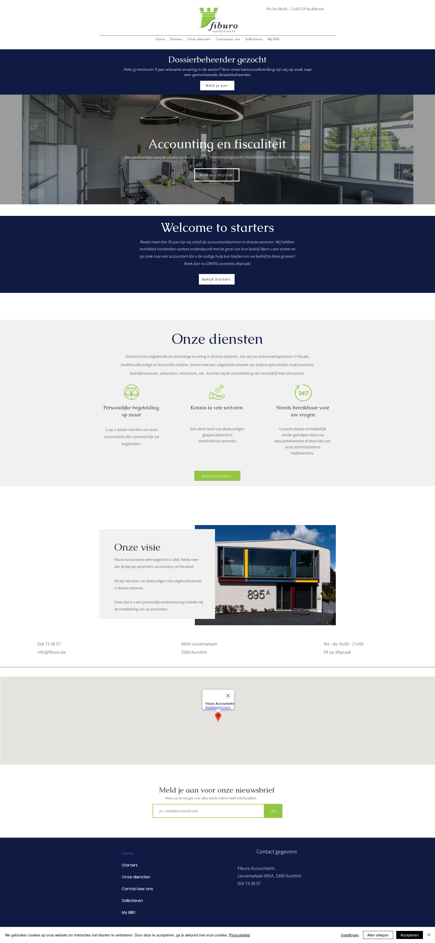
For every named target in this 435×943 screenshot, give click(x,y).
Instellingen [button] (350, 934)
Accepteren (410, 934)
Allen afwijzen (378, 934)
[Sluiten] (429, 935)
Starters (130, 865)
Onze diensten (136, 877)
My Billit (128, 912)
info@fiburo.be (52, 652)
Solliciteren (132, 900)
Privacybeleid (239, 934)
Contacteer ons (137, 889)
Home (127, 853)
